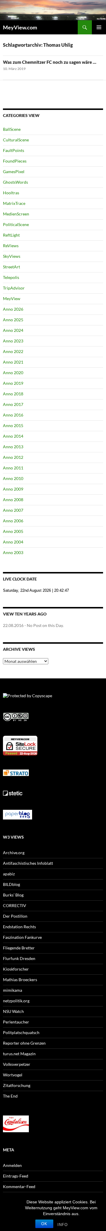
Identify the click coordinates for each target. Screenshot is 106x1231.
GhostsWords (15, 182)
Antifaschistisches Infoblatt (28, 863)
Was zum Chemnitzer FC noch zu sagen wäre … (49, 62)
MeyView (11, 298)
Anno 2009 (13, 488)
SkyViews (11, 256)
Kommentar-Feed (19, 1186)
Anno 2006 (13, 520)
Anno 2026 (13, 309)
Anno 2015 (13, 425)
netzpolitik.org (16, 1000)
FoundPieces (14, 160)
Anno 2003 (13, 552)
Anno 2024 (13, 330)
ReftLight (11, 235)
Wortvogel (12, 1074)
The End (10, 1095)
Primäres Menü (99, 27)
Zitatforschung (16, 1085)
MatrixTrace (14, 203)
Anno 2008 (13, 499)
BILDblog (11, 884)
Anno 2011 (13, 467)
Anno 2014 (13, 436)
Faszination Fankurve (22, 937)
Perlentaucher (16, 1021)
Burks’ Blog (13, 894)
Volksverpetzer (16, 1064)
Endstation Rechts (19, 926)
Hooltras (11, 192)
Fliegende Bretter (19, 947)
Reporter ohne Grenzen (24, 1043)
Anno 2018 (13, 393)
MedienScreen (16, 213)
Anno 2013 (13, 446)
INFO (62, 1224)
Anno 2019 (13, 383)
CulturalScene (16, 139)
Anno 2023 (13, 340)
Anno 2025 (13, 319)
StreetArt (11, 266)
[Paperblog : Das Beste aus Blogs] (17, 814)
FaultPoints (13, 150)
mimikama (12, 990)
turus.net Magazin (19, 1053)
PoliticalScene (16, 224)
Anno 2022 (13, 351)
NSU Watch (13, 1011)
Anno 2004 (13, 541)
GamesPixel (13, 171)
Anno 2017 (13, 404)
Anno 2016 (13, 414)
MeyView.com (20, 27)
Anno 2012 (13, 457)
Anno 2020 (13, 372)
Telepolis (11, 277)
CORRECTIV (14, 905)
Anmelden (12, 1165)
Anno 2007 (13, 510)
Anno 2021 (13, 361)
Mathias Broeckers (20, 979)
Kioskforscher (16, 968)
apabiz (9, 873)
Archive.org (13, 852)
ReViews (11, 245)
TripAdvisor (14, 287)
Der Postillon (15, 916)
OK (44, 1224)
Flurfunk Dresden (19, 958)
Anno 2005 (13, 531)
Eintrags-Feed (15, 1175)
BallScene (12, 129)
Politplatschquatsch (21, 1032)
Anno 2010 (13, 478)
